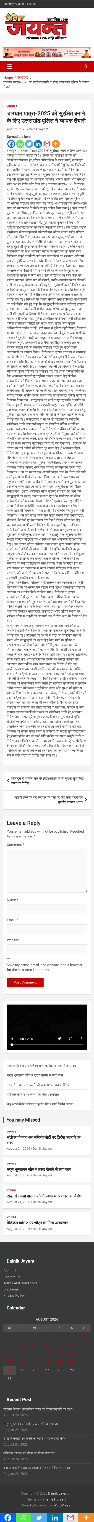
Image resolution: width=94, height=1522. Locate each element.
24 (9, 1370)
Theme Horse (53, 1499)
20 (47, 1362)
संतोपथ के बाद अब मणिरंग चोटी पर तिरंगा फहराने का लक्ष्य (41, 1066)
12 (34, 1353)
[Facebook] (11, 144)
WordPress (62, 1505)
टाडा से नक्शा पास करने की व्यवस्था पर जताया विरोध (38, 1085)
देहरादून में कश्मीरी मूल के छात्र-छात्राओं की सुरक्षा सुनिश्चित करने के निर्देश (47, 780)
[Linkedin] (38, 144)
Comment (15, 845)
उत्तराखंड (12, 105)
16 (84, 1353)
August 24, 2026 (18, 1148)
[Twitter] (29, 144)
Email (12, 920)
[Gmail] (47, 144)
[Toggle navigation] (9, 66)
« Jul (6, 1387)
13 (47, 1353)
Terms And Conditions (20, 1283)
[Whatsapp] (20, 144)
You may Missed (23, 1120)
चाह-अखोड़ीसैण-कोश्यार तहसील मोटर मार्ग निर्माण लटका (40, 1104)
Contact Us (12, 1277)
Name (12, 900)
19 (34, 1362)
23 (84, 1362)
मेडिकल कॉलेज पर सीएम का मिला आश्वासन (33, 1095)
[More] (56, 144)
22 (72, 1362)
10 (9, 1353)
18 (22, 1362)
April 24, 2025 (16, 129)
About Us (10, 1271)
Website (13, 940)
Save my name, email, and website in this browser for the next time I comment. (44, 967)
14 (59, 1353)
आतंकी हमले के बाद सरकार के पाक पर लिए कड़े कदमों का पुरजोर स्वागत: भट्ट (48, 799)
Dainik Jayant (38, 129)
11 (22, 1353)
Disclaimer (11, 1289)
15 (72, 1353)
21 (59, 1362)
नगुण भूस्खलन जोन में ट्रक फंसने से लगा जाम (35, 1075)
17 (9, 1362)
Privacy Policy (14, 1295)
